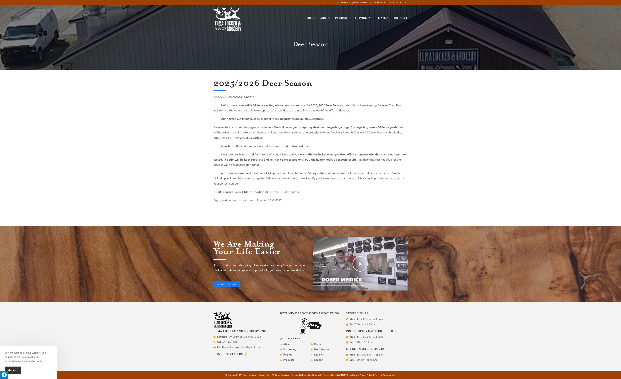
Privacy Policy (366, 375)
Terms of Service (382, 375)
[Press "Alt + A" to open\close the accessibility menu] (4, 375)
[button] (226, 284)
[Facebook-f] (246, 354)
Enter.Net (316, 375)
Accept (13, 370)
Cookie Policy (35, 361)
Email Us (397, 2)
